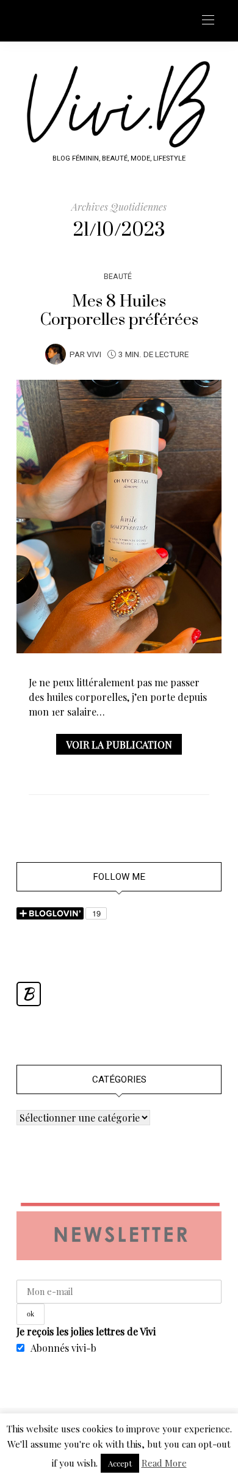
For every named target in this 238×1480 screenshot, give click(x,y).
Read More (164, 1463)
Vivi (94, 355)
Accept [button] (120, 1463)
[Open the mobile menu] (208, 20)
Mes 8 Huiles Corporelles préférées (119, 310)
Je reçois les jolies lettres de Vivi (86, 1331)
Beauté (118, 276)
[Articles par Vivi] (55, 353)
